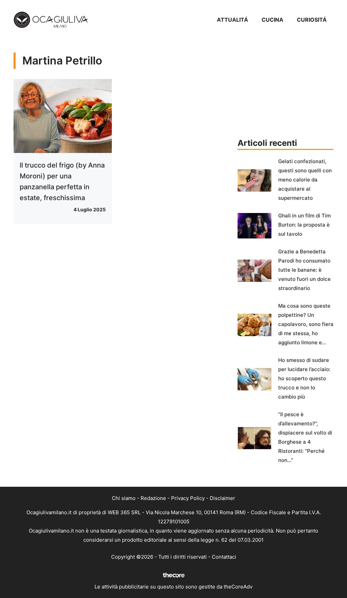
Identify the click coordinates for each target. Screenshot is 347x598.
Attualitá (232, 19)
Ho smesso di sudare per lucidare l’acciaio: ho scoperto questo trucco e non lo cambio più (304, 378)
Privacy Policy (188, 498)
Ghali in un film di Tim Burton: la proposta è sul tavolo (304, 224)
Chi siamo (124, 498)
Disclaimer (222, 498)
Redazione (153, 498)
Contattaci (224, 557)
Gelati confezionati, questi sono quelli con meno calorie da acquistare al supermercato (305, 179)
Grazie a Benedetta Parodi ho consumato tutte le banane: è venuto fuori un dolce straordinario (304, 269)
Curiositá (312, 19)
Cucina (272, 19)
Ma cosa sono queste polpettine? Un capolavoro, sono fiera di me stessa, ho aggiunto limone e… (305, 324)
